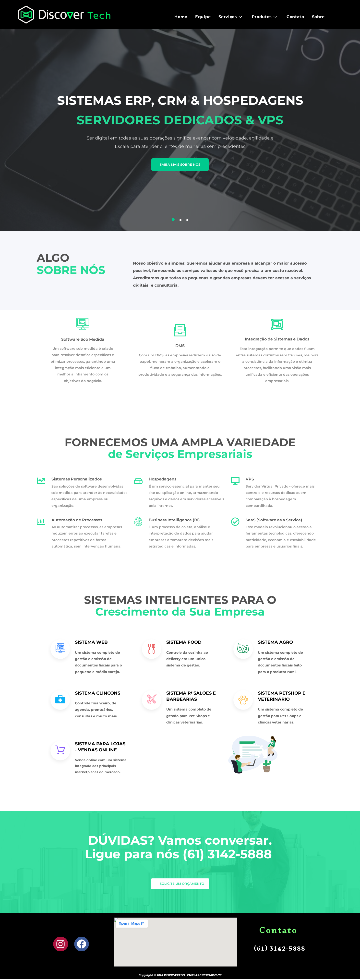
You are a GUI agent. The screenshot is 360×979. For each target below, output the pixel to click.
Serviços (227, 16)
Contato (295, 16)
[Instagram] (60, 944)
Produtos (262, 16)
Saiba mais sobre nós (180, 164)
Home (180, 16)
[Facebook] (81, 944)
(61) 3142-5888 (229, 854)
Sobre (318, 16)
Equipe (203, 16)
